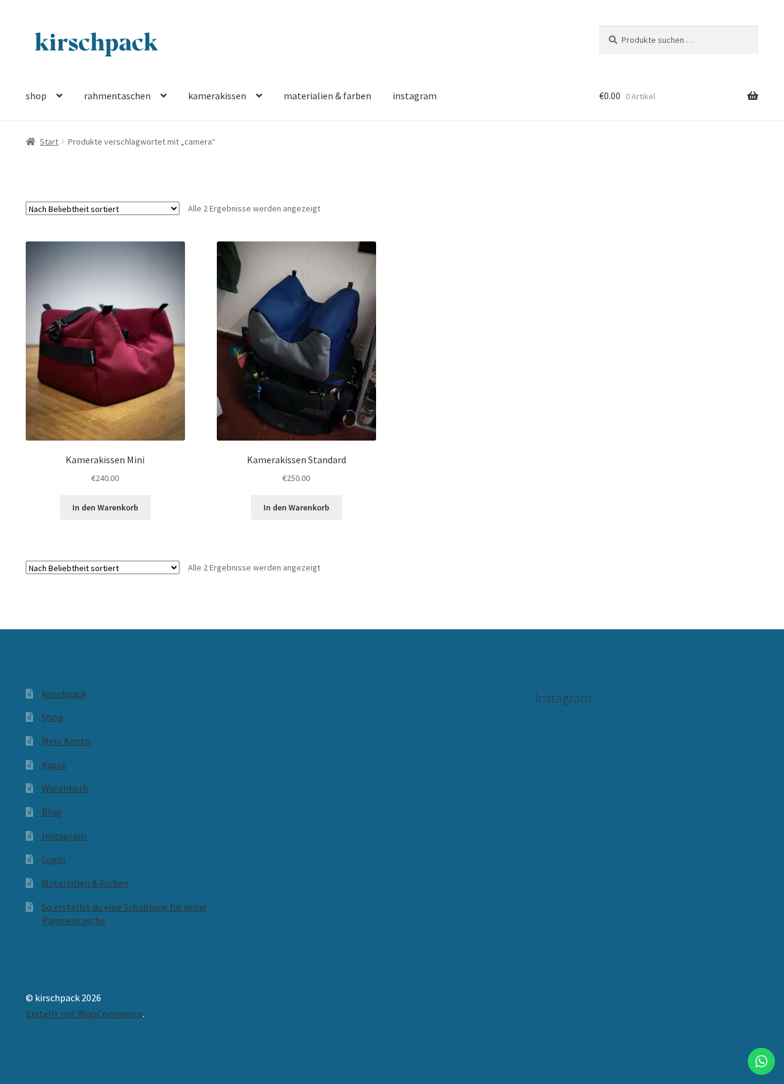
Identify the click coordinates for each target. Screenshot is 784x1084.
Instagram (64, 836)
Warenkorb (65, 788)
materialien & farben (327, 95)
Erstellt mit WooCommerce (84, 1013)
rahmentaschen (117, 95)
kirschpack (64, 694)
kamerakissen (217, 95)
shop (36, 95)
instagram (415, 95)
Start (49, 141)
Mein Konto (66, 741)
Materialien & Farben (85, 883)
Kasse (54, 765)
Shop (52, 717)
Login (54, 859)
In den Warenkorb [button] (105, 507)
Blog (52, 812)
